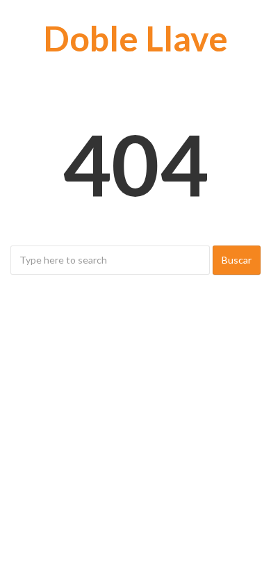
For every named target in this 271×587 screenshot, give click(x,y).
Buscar (237, 260)
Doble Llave (135, 38)
